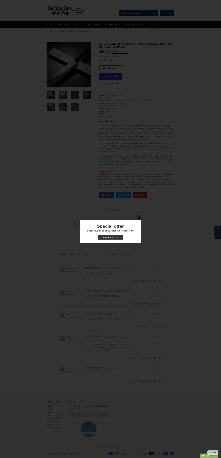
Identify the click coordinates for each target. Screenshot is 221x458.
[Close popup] (139, 217)
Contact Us (211, 456)
